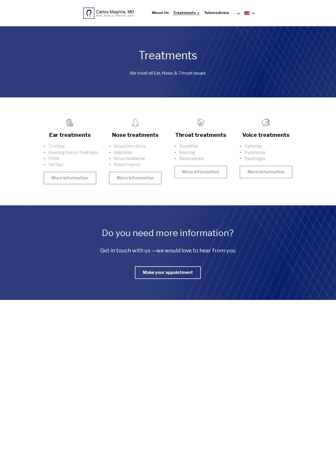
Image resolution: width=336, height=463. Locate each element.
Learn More (30, 427)
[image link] (108, 13)
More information (69, 177)
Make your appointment (168, 272)
